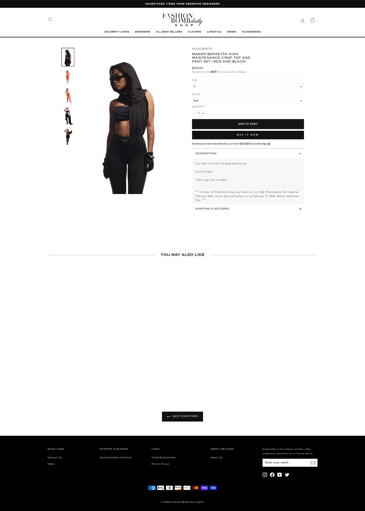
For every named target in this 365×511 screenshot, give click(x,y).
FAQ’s (51, 464)
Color (196, 94)
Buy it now (248, 135)
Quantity (198, 107)
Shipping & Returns (212, 209)
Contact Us (55, 457)
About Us (216, 457)
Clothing (194, 32)
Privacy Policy (161, 464)
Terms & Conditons (163, 457)
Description (205, 153)
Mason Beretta (202, 49)
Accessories (251, 32)
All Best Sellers (169, 32)
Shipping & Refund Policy (116, 457)
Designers (142, 32)
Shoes (231, 32)
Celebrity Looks (116, 32)
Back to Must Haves (185, 416)
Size (194, 80)
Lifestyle (214, 32)
